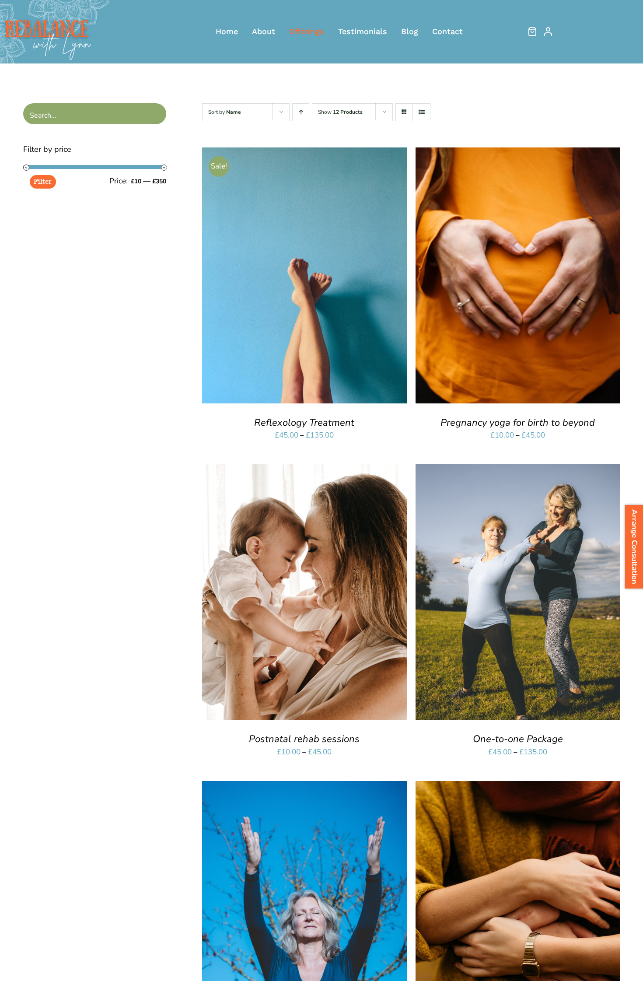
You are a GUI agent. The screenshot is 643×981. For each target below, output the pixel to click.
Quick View (335, 277)
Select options (279, 277)
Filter (43, 182)
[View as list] (421, 112)
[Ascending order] (300, 112)
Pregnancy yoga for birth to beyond (517, 422)
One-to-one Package (518, 739)
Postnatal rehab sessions (304, 739)
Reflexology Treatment (304, 422)
